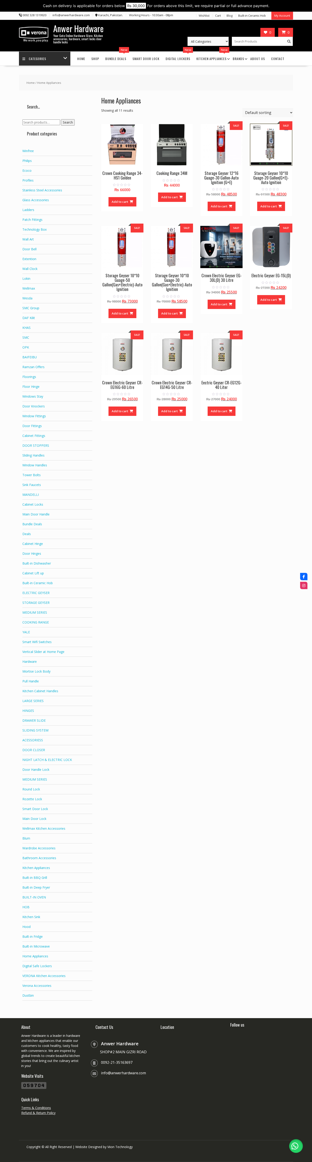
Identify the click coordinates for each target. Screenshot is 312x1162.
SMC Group (30, 308)
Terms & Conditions (36, 1108)
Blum (26, 838)
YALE (26, 632)
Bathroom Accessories (39, 858)
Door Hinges (31, 553)
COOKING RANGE (35, 622)
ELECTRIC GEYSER (36, 593)
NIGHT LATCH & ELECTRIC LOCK (47, 760)
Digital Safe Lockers (37, 966)
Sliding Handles (33, 455)
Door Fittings (32, 426)
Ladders (28, 210)
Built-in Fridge (32, 936)
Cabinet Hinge (32, 543)
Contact (277, 58)
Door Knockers (33, 406)
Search (68, 122)
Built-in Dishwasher (36, 563)
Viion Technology (120, 1147)
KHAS (26, 327)
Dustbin (28, 995)
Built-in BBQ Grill (34, 877)
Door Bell (29, 249)
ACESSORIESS (32, 740)
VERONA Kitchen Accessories (44, 976)
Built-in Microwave (36, 946)
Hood (26, 926)
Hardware (29, 661)
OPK (25, 347)
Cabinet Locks (32, 504)
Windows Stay (32, 396)
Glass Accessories (35, 200)
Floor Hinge (31, 386)
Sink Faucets (31, 485)
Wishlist (204, 15)
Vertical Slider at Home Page (43, 652)
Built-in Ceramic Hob (252, 15)
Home (81, 58)
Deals (26, 534)
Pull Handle (30, 681)
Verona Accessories (36, 985)
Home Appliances (35, 956)
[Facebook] (303, 576)
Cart (218, 15)
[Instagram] (303, 585)
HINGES (28, 710)
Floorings (29, 377)
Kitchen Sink (31, 917)
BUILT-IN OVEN (34, 897)
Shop (95, 58)
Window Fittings (34, 416)
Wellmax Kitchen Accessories (43, 828)
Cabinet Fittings (33, 435)
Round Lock (31, 789)
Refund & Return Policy (38, 1113)
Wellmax (28, 288)
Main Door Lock (34, 818)
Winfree (28, 151)
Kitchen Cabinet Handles (40, 691)
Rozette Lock (32, 799)
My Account (282, 15)
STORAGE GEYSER (36, 602)
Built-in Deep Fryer (36, 887)
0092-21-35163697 (116, 1062)
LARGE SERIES (33, 701)
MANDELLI (30, 494)
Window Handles (34, 465)
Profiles (28, 180)
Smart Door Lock (145, 58)
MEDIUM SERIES (34, 612)
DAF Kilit (28, 318)
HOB (25, 907)
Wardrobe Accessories (39, 848)
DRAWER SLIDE (34, 720)
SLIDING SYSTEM (35, 730)
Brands (238, 58)
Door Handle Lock (35, 769)
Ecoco (27, 170)
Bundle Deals (115, 58)
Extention (29, 259)
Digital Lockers (178, 58)
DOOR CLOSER (33, 750)
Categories (37, 58)
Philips (27, 160)
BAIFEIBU (29, 357)
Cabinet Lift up (33, 573)
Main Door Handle (36, 514)
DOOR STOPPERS (35, 445)
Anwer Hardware (78, 28)
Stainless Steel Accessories (42, 190)
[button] (296, 1146)
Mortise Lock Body (36, 671)
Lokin (26, 278)
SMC (25, 337)
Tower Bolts (31, 475)
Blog (230, 15)
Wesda (27, 298)
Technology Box (34, 229)
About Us (257, 58)
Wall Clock (29, 269)
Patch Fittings (32, 219)
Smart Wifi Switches (37, 642)
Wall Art (28, 239)
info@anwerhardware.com (123, 1072)
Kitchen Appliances (211, 58)
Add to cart (120, 202)
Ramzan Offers (33, 367)
